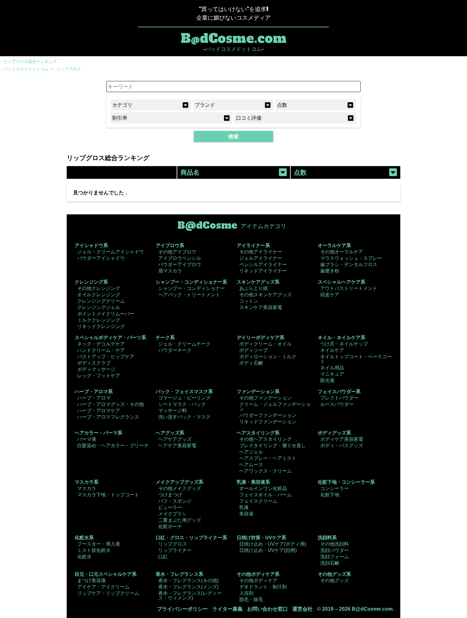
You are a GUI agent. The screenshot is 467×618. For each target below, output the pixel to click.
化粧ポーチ (170, 526)
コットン (248, 301)
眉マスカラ (170, 270)
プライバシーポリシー (182, 609)
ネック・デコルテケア (101, 343)
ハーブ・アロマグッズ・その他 (110, 404)
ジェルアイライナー (260, 258)
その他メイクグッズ (179, 488)
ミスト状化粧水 (94, 550)
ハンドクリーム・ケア (101, 350)
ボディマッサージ (96, 369)
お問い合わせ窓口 (267, 609)
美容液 (246, 513)
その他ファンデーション (265, 397)
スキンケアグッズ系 (258, 282)
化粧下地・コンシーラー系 (346, 482)
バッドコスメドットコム (26, 69)
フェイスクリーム (258, 501)
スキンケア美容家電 (260, 307)
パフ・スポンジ (175, 501)
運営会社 (302, 609)
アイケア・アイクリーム (103, 586)
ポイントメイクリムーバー (105, 313)
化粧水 (84, 556)
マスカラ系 (86, 482)
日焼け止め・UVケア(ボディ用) (272, 544)
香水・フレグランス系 (179, 574)
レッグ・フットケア (98, 375)
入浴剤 (246, 593)
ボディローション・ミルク (267, 356)
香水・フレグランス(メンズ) (188, 586)
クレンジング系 (91, 282)
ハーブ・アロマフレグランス (108, 417)
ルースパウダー (337, 404)
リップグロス (68, 69)
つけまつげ (170, 494)
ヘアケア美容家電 (177, 445)
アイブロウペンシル (179, 258)
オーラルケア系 (334, 245)
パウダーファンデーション (267, 415)
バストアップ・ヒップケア (105, 356)
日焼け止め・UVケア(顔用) (268, 550)
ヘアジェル (251, 451)
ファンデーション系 (258, 391)
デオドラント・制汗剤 (263, 586)
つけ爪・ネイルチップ (344, 343)
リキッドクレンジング (101, 326)
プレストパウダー (339, 397)
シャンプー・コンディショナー (191, 288)
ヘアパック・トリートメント (189, 294)
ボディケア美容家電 (341, 439)
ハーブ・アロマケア (98, 410)
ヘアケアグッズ (175, 439)
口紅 (163, 556)
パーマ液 (86, 439)
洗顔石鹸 (329, 563)
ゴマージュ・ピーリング (184, 397)
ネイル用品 (332, 367)
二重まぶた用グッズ (179, 520)
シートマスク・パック (182, 404)
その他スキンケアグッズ (265, 294)
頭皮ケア (329, 294)
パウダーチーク (175, 350)
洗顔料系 (327, 537)
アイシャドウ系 (91, 245)
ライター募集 (227, 609)
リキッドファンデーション (267, 421)
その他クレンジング (98, 288)
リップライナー (175, 550)
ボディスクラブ (94, 363)
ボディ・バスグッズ (341, 445)
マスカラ (86, 488)
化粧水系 (84, 537)
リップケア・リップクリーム (108, 593)
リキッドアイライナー (263, 270)
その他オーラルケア (341, 251)
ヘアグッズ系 (170, 432)
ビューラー (170, 507)
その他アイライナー (260, 251)
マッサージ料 (172, 410)
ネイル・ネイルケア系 (341, 337)
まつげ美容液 (91, 580)
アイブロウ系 (170, 245)
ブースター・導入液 (98, 544)
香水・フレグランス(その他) (188, 580)
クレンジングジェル (98, 307)
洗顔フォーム (334, 556)
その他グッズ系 (334, 574)
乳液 (244, 507)
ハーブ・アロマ (94, 397)
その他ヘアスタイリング (265, 439)
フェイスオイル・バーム (265, 494)
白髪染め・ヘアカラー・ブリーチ (113, 445)
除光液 (327, 380)
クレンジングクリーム (101, 301)
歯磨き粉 (329, 270)
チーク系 (165, 337)
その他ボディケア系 (258, 574)
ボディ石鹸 (251, 363)
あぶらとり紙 (253, 288)
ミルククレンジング (98, 320)
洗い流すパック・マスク (184, 417)
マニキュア (332, 374)
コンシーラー (334, 488)
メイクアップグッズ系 (179, 482)
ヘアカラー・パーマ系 (98, 432)
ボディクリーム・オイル (265, 343)
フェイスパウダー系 (339, 391)
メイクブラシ (172, 513)
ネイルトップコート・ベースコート (356, 359)
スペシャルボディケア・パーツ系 (110, 337)
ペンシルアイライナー (263, 264)
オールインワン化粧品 (263, 488)
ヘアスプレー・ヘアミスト (267, 458)
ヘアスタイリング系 (258, 432)
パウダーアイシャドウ (101, 258)
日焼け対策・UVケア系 (261, 537)
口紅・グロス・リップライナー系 (191, 537)
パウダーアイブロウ (179, 264)
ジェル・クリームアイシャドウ (110, 251)
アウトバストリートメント (348, 288)
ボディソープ (253, 350)
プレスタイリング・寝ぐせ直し (272, 445)
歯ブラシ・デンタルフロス (348, 264)
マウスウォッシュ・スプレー (351, 258)
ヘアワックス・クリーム (265, 471)
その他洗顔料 (334, 544)
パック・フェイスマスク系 (184, 391)
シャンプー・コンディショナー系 (191, 282)
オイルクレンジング (98, 294)
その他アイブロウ (177, 251)
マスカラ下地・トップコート (108, 494)
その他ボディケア (258, 580)
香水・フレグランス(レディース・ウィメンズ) (190, 595)
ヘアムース (251, 464)
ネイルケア (332, 350)
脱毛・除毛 (251, 599)
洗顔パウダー (334, 550)
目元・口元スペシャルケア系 (106, 574)
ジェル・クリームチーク (184, 343)
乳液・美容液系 (253, 482)
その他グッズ (334, 580)
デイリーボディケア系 (260, 337)
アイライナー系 (253, 245)
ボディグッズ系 (334, 432)
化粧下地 (329, 494)
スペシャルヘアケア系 (341, 282)
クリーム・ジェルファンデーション (275, 406)
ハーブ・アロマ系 (94, 391)
